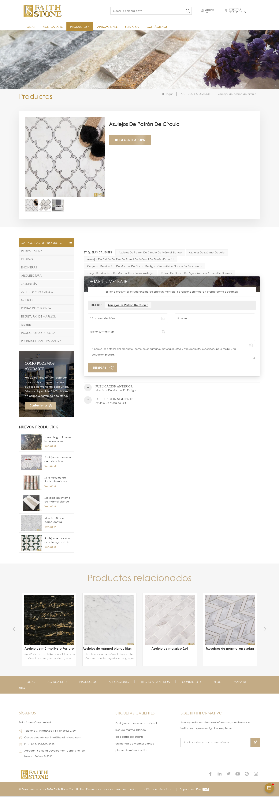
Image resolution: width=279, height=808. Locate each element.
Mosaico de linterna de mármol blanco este (57, 499)
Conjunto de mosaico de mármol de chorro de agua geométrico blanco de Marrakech (144, 266)
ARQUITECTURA (31, 275)
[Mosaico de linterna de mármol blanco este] (31, 502)
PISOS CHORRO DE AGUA (38, 332)
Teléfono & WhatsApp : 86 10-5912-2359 (50, 730)
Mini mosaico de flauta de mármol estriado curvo (55, 479)
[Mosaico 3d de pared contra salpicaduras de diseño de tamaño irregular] (31, 523)
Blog (217, 681)
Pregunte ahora (132, 140)
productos (78, 26)
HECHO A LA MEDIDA (155, 681)
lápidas (26, 324)
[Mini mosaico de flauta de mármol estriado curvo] (31, 482)
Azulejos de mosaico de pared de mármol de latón (230, 636)
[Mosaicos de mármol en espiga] (170, 620)
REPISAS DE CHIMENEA (36, 308)
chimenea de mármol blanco (134, 743)
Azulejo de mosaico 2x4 (109, 648)
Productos (87, 681)
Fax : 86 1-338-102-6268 (39, 744)
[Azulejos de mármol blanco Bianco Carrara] (49, 620)
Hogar (30, 26)
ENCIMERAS (29, 267)
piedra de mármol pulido (131, 750)
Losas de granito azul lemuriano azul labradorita (58, 439)
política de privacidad (157, 789)
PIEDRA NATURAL (32, 251)
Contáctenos (157, 26)
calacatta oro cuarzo (129, 736)
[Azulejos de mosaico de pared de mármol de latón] (230, 614)
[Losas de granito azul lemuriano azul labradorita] (31, 442)
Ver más (49, 445)
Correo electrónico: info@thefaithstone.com (52, 737)
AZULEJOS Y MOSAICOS (195, 93)
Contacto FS (191, 681)
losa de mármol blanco (130, 729)
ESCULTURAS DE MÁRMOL (38, 316)
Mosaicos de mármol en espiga (170, 648)
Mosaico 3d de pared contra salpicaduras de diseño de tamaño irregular (56, 520)
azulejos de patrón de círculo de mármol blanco (150, 252)
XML (132, 789)
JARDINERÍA (29, 283)
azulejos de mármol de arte (207, 252)
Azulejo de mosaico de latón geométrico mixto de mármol (57, 540)
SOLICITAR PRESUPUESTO (237, 10)
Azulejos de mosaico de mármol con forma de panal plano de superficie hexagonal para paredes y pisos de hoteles (57, 459)
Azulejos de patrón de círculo (128, 305)
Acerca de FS (53, 26)
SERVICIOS (132, 26)
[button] (265, 629)
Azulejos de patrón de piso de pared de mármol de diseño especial (130, 259)
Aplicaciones (107, 26)
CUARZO (27, 259)
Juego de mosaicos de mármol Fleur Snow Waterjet (120, 273)
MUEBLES (27, 300)
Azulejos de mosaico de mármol (136, 723)
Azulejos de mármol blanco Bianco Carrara (49, 648)
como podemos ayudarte (40, 366)
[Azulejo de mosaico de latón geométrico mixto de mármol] (31, 543)
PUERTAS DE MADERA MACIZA (41, 341)
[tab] (86, 240)
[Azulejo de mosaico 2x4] (109, 620)
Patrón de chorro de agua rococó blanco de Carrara (196, 273)
